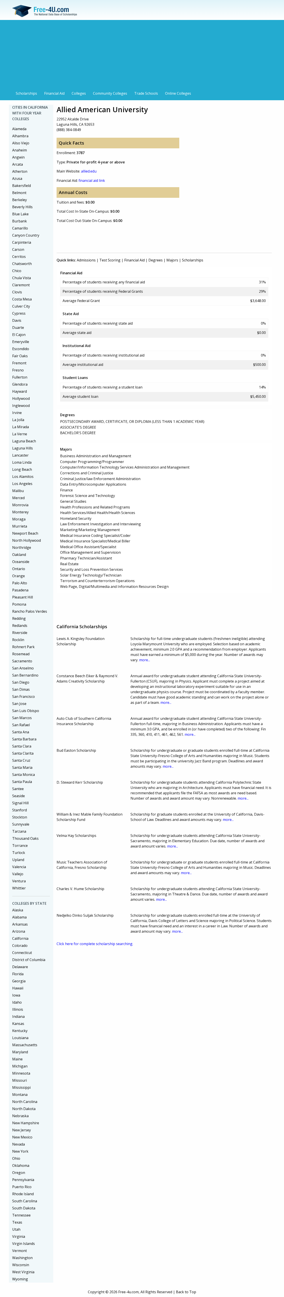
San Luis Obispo (25, 710)
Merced (18, 497)
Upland (18, 859)
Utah (16, 1229)
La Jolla (18, 419)
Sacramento (22, 661)
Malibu (18, 490)
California (20, 938)
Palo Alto (19, 583)
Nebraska (20, 1115)
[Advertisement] (142, 56)
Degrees (155, 260)
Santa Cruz (21, 760)
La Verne (19, 434)
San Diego (20, 682)
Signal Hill (20, 803)
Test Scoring (109, 260)
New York (20, 1151)
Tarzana (19, 831)
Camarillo (20, 228)
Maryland (20, 1052)
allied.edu (89, 171)
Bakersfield (21, 185)
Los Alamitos (23, 476)
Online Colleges (178, 93)
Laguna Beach (24, 441)
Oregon (18, 1172)
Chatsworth (22, 263)
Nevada (18, 1144)
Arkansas (20, 924)
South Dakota (23, 1208)
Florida (18, 973)
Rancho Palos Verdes (29, 611)
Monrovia (20, 504)
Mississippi (21, 1087)
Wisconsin (20, 1264)
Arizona (18, 931)
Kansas (18, 1023)
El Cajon (19, 334)
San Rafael (21, 724)
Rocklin (18, 639)
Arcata (17, 164)
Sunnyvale (20, 824)
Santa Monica (23, 774)
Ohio (16, 1158)
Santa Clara (21, 746)
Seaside (18, 795)
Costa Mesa (22, 299)
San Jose (19, 703)
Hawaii (17, 988)
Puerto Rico (22, 1186)
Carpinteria (21, 242)
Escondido (20, 348)
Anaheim (19, 150)
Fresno (18, 370)
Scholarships (26, 93)
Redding (19, 618)
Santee (18, 788)
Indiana (18, 1016)
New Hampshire (25, 1122)
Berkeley (19, 199)
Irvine (17, 412)
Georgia (19, 981)
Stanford (19, 810)
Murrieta (19, 526)
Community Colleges (110, 93)
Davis (16, 320)
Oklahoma (20, 1165)
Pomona (19, 604)
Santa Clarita (23, 753)
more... (144, 659)
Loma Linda (22, 462)
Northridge (21, 547)
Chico (16, 270)
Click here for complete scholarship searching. (95, 943)
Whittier (19, 888)
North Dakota (24, 1108)
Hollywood (21, 398)
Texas (17, 1222)
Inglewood (21, 405)
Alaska (17, 910)
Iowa (16, 995)
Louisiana (20, 1037)
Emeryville (20, 341)
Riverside (19, 632)
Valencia (19, 866)
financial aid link (92, 180)
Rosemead (21, 653)
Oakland (19, 554)
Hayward (19, 391)
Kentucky (20, 1030)
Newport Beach (25, 533)
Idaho (17, 1002)
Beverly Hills (22, 206)
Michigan (20, 1066)
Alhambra (20, 135)
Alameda (19, 128)
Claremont (21, 285)
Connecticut (22, 952)
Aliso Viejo (20, 143)
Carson (18, 249)
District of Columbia (28, 959)
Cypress (19, 313)
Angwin (18, 157)
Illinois (17, 1009)
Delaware (20, 966)
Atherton (19, 171)
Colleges (79, 93)
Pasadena (20, 590)
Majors (172, 260)
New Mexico (22, 1137)
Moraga (19, 519)
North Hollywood (26, 540)
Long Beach (22, 469)
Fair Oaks (20, 355)
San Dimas (21, 689)
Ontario (18, 568)
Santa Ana (20, 732)
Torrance (20, 845)
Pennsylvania (23, 1179)
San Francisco (23, 696)
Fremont (19, 363)
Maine (17, 1059)
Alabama (19, 917)
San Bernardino (25, 675)
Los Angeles (22, 483)
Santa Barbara (24, 739)
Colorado (20, 945)
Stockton (19, 817)
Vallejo (17, 873)
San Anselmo (23, 668)
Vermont (19, 1250)
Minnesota (21, 1073)
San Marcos (22, 717)
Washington (22, 1257)
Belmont (19, 192)
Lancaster (20, 455)
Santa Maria (22, 767)
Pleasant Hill (22, 597)
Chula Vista (21, 277)
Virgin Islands (23, 1243)
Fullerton (19, 377)
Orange (18, 575)
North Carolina (24, 1101)
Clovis (17, 292)
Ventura (19, 881)
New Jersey (21, 1130)
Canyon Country (25, 235)
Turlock (18, 852)
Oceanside (20, 561)
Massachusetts (24, 1044)
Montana (20, 1094)
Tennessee (21, 1215)
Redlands (19, 625)
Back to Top (186, 1291)
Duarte (18, 327)
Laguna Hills (22, 448)
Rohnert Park (23, 646)
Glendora (20, 384)
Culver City (21, 306)
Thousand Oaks (25, 838)
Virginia (18, 1236)
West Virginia (23, 1272)
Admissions (86, 260)
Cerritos (19, 256)
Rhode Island (23, 1193)
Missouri (19, 1080)
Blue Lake (20, 214)
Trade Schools (146, 93)
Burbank (19, 221)
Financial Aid (54, 93)
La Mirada (20, 426)
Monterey (20, 512)
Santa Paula (22, 781)
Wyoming (20, 1279)
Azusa (17, 178)
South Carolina (24, 1201)
